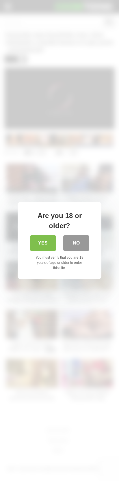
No (76, 242)
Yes (43, 242)
